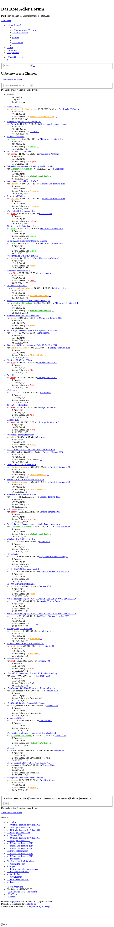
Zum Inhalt (6, 20)
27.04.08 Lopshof (14, 658)
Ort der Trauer (45, 213)
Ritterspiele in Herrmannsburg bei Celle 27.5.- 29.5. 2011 (32, 345)
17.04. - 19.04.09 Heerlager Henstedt (23, 569)
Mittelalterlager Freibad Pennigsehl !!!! (24, 121)
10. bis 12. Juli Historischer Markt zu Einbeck (27, 241)
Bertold (14, 139)
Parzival (14, 124)
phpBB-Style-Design (40, 906)
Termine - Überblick (15, 136)
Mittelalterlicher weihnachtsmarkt (21, 494)
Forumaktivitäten (14, 106)
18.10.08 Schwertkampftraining (20, 584)
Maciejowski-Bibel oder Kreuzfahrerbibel (25, 778)
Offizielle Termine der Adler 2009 (54, 571)
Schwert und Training (16, 196)
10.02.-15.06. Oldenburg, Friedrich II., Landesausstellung (32, 673)
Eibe (15, 273)
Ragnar (14, 392)
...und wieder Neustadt (17, 285)
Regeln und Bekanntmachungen (54, 124)
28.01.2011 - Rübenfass (17, 405)
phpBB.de (31, 904)
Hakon (14, 213)
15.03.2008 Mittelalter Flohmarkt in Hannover (27, 703)
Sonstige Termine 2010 (49, 422)
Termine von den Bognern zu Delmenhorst (25, 643)
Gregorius (15, 184)
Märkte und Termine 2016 (51, 139)
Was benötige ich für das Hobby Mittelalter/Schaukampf (31, 733)
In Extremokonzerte (15, 509)
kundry (14, 512)
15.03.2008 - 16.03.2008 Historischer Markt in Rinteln (31, 688)
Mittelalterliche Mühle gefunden (21, 539)
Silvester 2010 (13, 420)
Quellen (10, 748)
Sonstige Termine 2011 (60, 348)
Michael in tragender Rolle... (19, 271)
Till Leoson (16, 631)
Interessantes (45, 273)
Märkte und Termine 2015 (53, 184)
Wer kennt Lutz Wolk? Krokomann (22, 256)
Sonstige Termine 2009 (50, 497)
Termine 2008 (45, 586)
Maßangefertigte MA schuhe (19, 628)
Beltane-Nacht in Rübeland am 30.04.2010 (25, 479)
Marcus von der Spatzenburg (23, 109)
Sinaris (14, 333)
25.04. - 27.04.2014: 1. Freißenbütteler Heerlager (28, 300)
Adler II (10, 375)
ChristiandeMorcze (19, 348)
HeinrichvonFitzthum (22, 288)
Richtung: (74, 798)
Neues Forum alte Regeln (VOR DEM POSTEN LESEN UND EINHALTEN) (42, 599)
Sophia (14, 154)
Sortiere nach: (35, 798)
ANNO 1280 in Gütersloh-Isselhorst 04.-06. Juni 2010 (31, 449)
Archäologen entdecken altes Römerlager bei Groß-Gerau (32, 330)
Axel (12, 377)
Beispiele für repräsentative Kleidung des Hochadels (30, 166)
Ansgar (13, 780)
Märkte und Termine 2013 (50, 318)
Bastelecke (59, 169)
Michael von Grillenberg (21, 169)
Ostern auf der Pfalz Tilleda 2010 (21, 464)
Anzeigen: (8, 798)
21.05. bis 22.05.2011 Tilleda (19, 360)
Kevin (13, 422)
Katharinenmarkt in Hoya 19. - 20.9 (22, 181)
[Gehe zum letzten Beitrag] (56, 116)
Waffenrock (12, 390)
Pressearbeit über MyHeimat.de (20, 435)
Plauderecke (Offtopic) (69, 109)
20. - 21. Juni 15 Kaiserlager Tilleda (22, 226)
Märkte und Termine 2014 (66, 303)
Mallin (13, 258)
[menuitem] (24, 30)
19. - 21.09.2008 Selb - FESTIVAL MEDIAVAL (28, 763)
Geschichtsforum (62, 526)
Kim (12, 437)
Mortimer (15, 646)
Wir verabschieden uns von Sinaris (22, 211)
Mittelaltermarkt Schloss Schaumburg (23, 315)
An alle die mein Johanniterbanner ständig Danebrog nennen (33, 524)
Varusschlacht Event (15, 718)
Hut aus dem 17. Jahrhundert (19, 151)
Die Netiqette (12, 554)
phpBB (15, 901)
